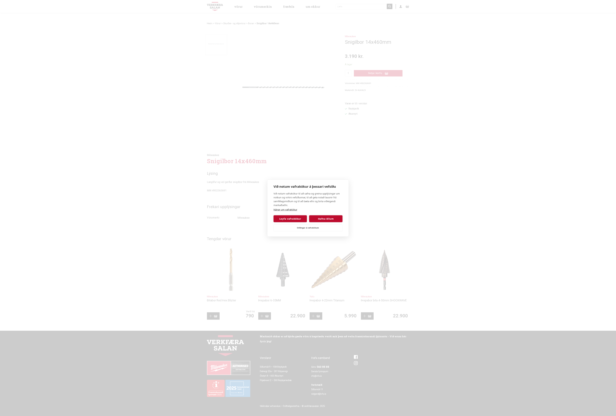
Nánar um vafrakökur (285, 209)
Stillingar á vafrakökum (308, 228)
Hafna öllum (326, 218)
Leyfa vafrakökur (290, 218)
